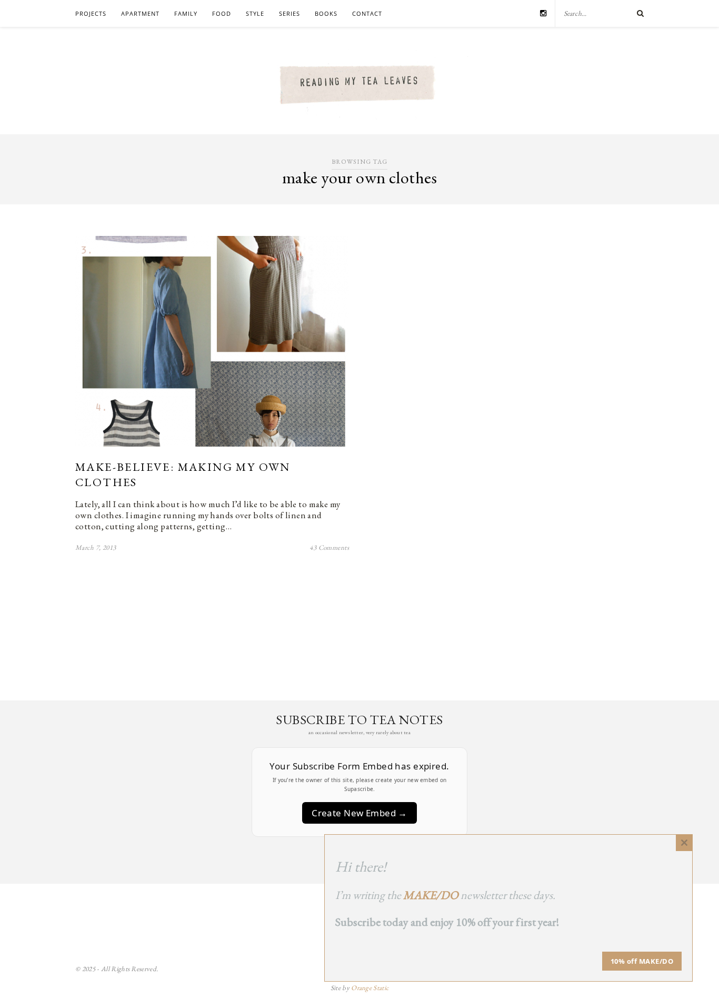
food (221, 13)
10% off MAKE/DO (642, 961)
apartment (140, 13)
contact (367, 13)
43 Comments (329, 547)
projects (90, 13)
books (326, 13)
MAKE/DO (430, 895)
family (185, 13)
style (255, 13)
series (289, 13)
